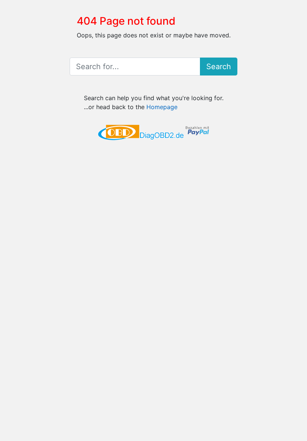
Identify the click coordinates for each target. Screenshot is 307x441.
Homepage (161, 107)
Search (218, 66)
